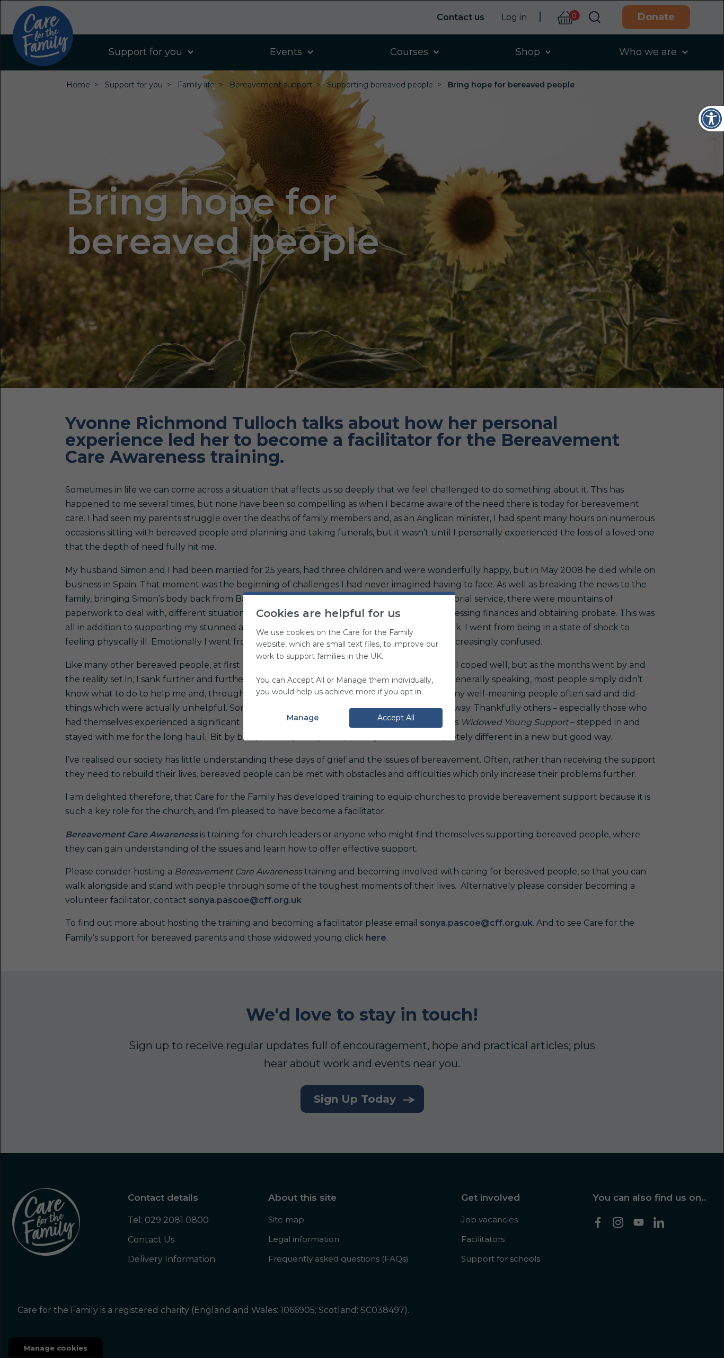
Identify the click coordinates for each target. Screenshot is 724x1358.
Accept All (395, 717)
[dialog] (362, 679)
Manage (303, 717)
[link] (711, 118)
